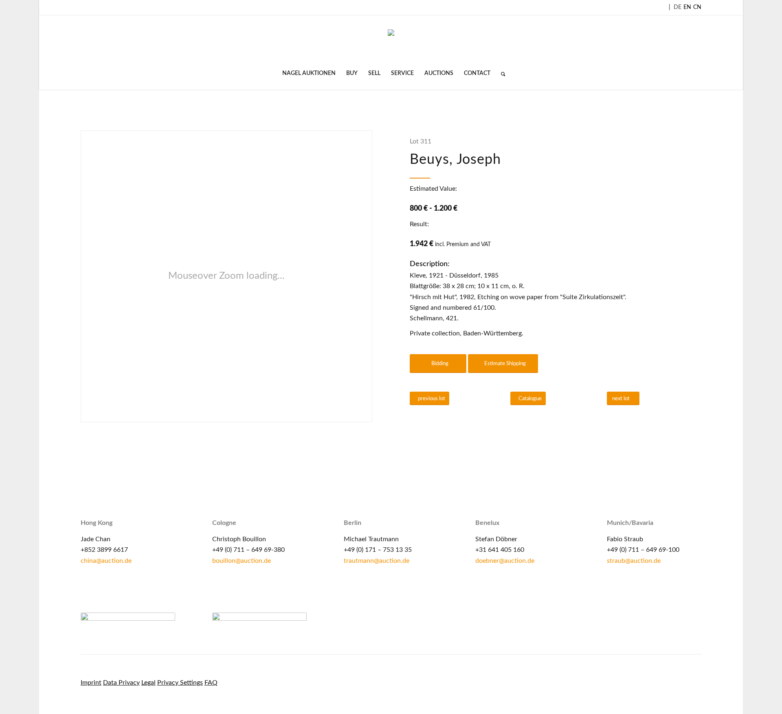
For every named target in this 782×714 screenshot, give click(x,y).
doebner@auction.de (504, 561)
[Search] (500, 73)
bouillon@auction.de (241, 561)
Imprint (91, 682)
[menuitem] (309, 73)
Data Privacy (121, 682)
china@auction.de (106, 561)
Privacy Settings (180, 682)
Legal (148, 682)
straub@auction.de (634, 561)
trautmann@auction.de (376, 561)
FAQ (210, 682)
